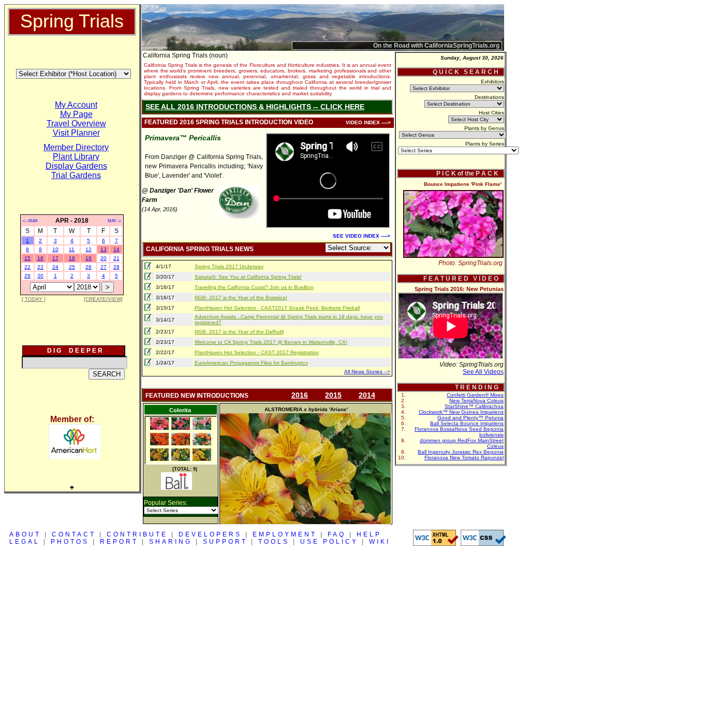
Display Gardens (76, 166)
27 (103, 267)
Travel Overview (76, 123)
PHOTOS (70, 541)
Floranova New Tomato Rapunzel (464, 457)
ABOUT (25, 534)
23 (40, 267)
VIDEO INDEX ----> (368, 122)
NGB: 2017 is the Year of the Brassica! (241, 297)
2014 (367, 395)
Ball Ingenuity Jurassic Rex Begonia (461, 452)
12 (88, 249)
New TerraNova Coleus (476, 400)
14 (116, 249)
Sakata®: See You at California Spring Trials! (248, 277)
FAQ (337, 534)
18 (72, 258)
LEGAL (24, 541)
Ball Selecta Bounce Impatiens (467, 423)
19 (88, 258)
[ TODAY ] (34, 299)
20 (103, 258)
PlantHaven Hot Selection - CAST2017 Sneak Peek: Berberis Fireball (277, 308)
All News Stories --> (367, 371)
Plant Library (76, 156)
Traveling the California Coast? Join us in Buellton (254, 287)
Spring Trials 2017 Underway (229, 266)
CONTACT (74, 534)
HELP (369, 534)
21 (116, 258)
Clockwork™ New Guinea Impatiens (461, 412)
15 (27, 258)
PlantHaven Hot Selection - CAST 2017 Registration (257, 352)
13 (103, 249)
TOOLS (273, 541)
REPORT (119, 541)
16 (40, 258)
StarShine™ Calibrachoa (474, 406)
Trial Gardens (76, 175)
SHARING (170, 541)
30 (40, 276)
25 (72, 267)
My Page (76, 114)
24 (55, 267)
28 (116, 267)
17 (55, 258)
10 (55, 249)
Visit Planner (76, 132)
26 (88, 267)
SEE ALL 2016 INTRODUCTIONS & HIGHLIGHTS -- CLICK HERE (254, 107)
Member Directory (76, 147)
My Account (76, 104)
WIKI (379, 541)
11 (72, 249)
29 (27, 276)
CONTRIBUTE (137, 534)
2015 (333, 395)
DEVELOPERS (210, 534)
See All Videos (483, 371)
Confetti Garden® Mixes (475, 395)
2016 (299, 395)
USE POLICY (329, 541)
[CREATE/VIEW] (103, 299)
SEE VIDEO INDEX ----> (361, 236)
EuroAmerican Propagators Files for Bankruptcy (251, 363)
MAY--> (114, 221)
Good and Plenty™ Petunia (470, 417)
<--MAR (30, 221)
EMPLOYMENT (285, 534)
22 (27, 267)
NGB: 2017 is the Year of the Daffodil (239, 332)
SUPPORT (225, 541)
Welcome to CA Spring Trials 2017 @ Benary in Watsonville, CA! (271, 342)
